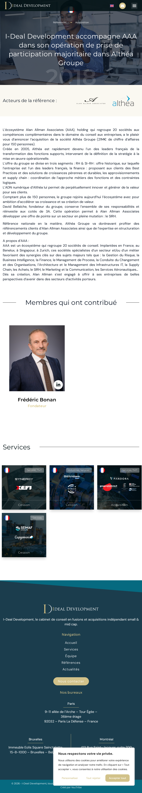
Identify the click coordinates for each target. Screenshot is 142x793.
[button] (134, 6)
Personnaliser (70, 778)
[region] (94, 767)
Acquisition (82, 22)
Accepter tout (117, 778)
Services (16, 447)
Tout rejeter (93, 778)
